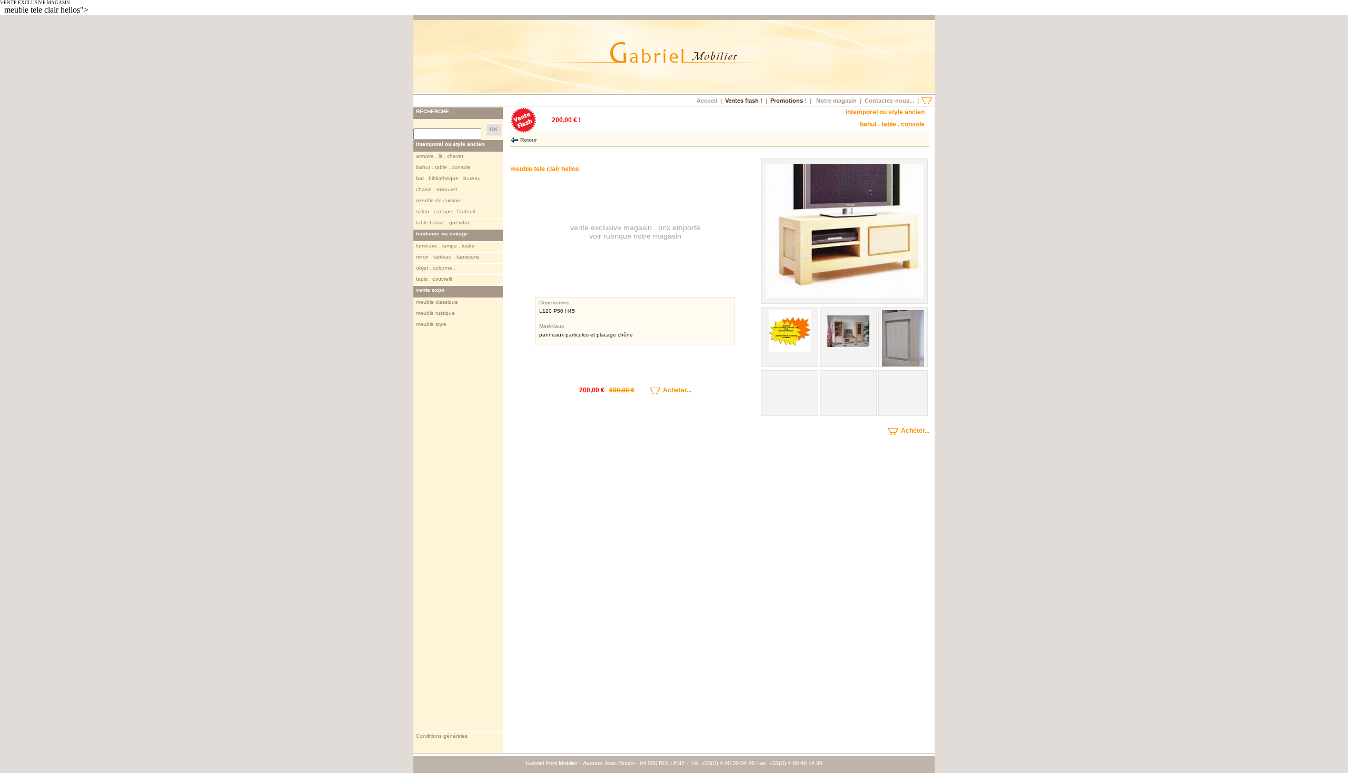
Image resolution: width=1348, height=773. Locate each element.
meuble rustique (435, 313)
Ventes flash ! (743, 100)
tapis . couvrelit (434, 279)
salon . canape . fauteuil (445, 211)
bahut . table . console (443, 167)
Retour (528, 139)
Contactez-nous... (889, 100)
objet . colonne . (435, 268)
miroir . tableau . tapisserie (448, 257)
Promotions (786, 100)
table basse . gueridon (443, 222)
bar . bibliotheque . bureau (448, 178)
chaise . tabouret (436, 189)
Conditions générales (442, 736)
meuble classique (437, 302)
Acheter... (676, 390)
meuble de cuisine (438, 200)
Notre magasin (836, 100)
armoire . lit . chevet (439, 156)
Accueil (707, 100)
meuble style (431, 324)
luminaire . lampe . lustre (445, 246)
